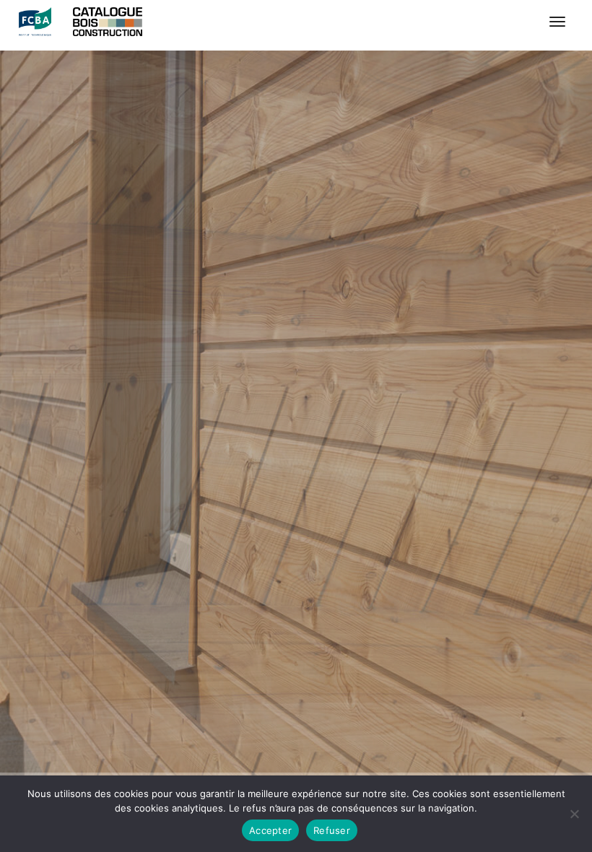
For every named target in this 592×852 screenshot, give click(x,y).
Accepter (270, 830)
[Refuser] (574, 814)
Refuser (331, 830)
